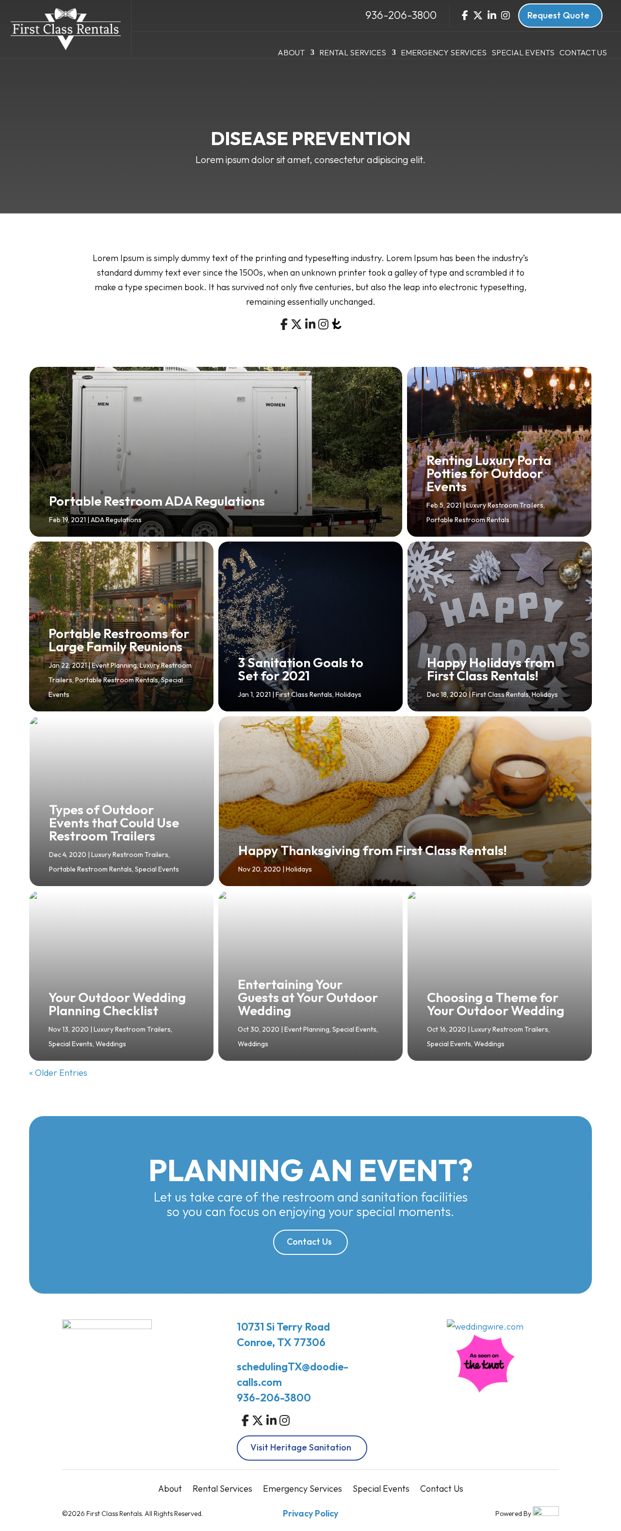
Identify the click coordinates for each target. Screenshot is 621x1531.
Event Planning (114, 665)
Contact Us (583, 53)
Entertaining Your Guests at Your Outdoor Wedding (308, 997)
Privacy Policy (310, 1513)
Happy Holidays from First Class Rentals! (491, 669)
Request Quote (558, 15)
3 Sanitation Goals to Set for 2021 (300, 669)
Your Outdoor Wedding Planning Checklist (117, 1004)
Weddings (111, 1043)
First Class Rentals (304, 694)
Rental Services (352, 53)
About (291, 53)
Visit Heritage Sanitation (300, 1447)
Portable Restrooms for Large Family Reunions (119, 640)
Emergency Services (444, 53)
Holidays (348, 694)
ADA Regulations (116, 519)
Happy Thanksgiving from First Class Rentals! (372, 850)
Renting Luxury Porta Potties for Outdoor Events (488, 473)
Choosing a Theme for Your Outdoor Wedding (495, 1004)
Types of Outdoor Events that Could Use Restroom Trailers (114, 822)
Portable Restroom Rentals (467, 519)
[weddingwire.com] (485, 1326)
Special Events (523, 53)
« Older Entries (58, 1072)
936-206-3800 (401, 15)
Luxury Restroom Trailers (504, 505)
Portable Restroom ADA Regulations (157, 501)
